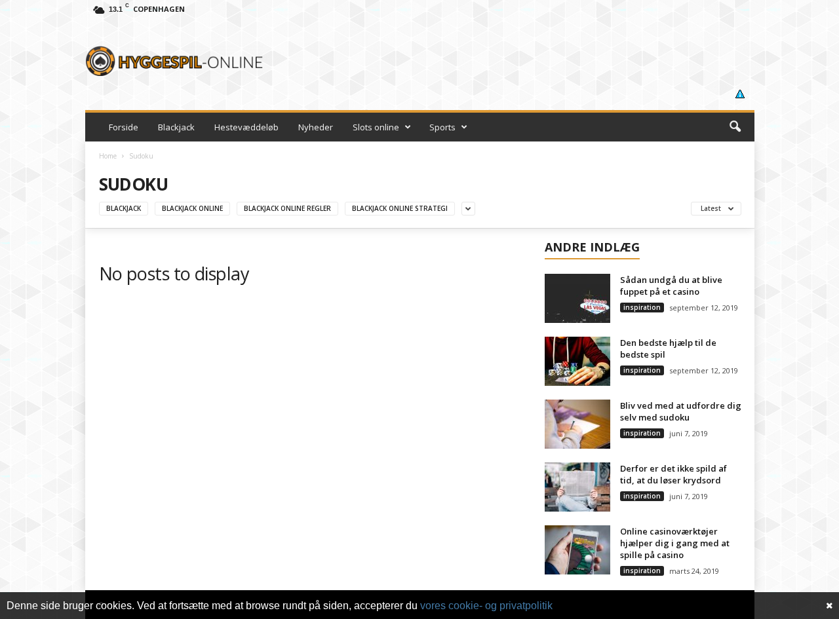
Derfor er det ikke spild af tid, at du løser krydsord (673, 474)
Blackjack (176, 127)
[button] (734, 127)
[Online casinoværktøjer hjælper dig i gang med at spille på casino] (577, 549)
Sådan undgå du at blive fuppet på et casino (671, 285)
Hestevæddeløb (246, 127)
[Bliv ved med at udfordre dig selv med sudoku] (577, 424)
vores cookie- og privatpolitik (486, 605)
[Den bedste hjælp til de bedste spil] (577, 361)
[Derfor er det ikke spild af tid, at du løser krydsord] (577, 487)
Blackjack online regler (287, 208)
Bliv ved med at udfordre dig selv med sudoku (680, 411)
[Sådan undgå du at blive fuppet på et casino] (577, 298)
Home (108, 155)
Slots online (376, 127)
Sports (442, 127)
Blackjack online (192, 208)
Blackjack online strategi (400, 208)
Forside (123, 127)
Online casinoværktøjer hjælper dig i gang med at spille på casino (675, 543)
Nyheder (315, 127)
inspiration (642, 307)
